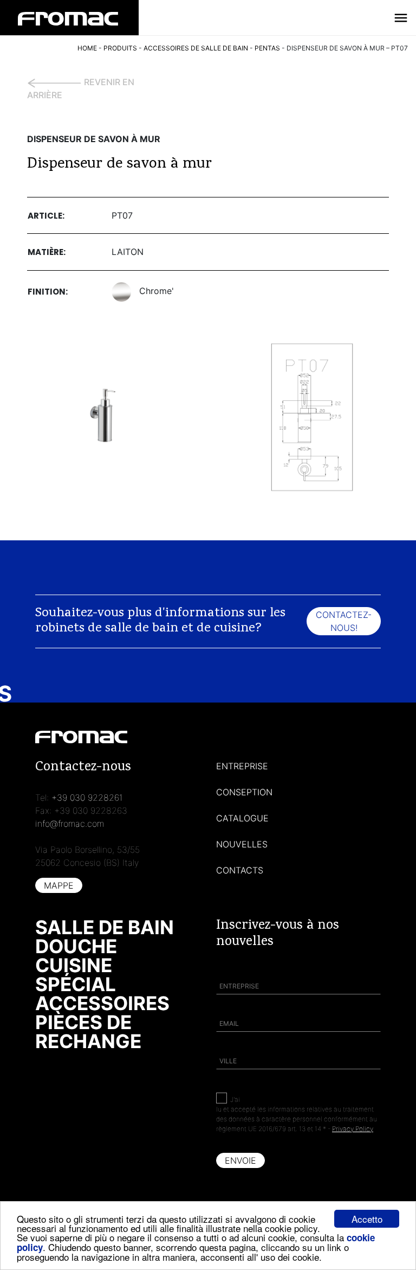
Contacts (239, 870)
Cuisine (73, 965)
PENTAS (267, 48)
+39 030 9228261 (87, 797)
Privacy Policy (352, 1129)
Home (87, 48)
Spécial (75, 984)
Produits (120, 48)
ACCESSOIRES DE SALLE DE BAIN (196, 48)
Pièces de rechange (88, 1031)
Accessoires (102, 1003)
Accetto (367, 1219)
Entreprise (242, 766)
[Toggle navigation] (401, 18)
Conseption (244, 792)
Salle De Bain (104, 927)
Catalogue (242, 818)
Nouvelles (242, 844)
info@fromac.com (69, 823)
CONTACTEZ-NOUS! (344, 621)
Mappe (59, 885)
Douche (76, 946)
